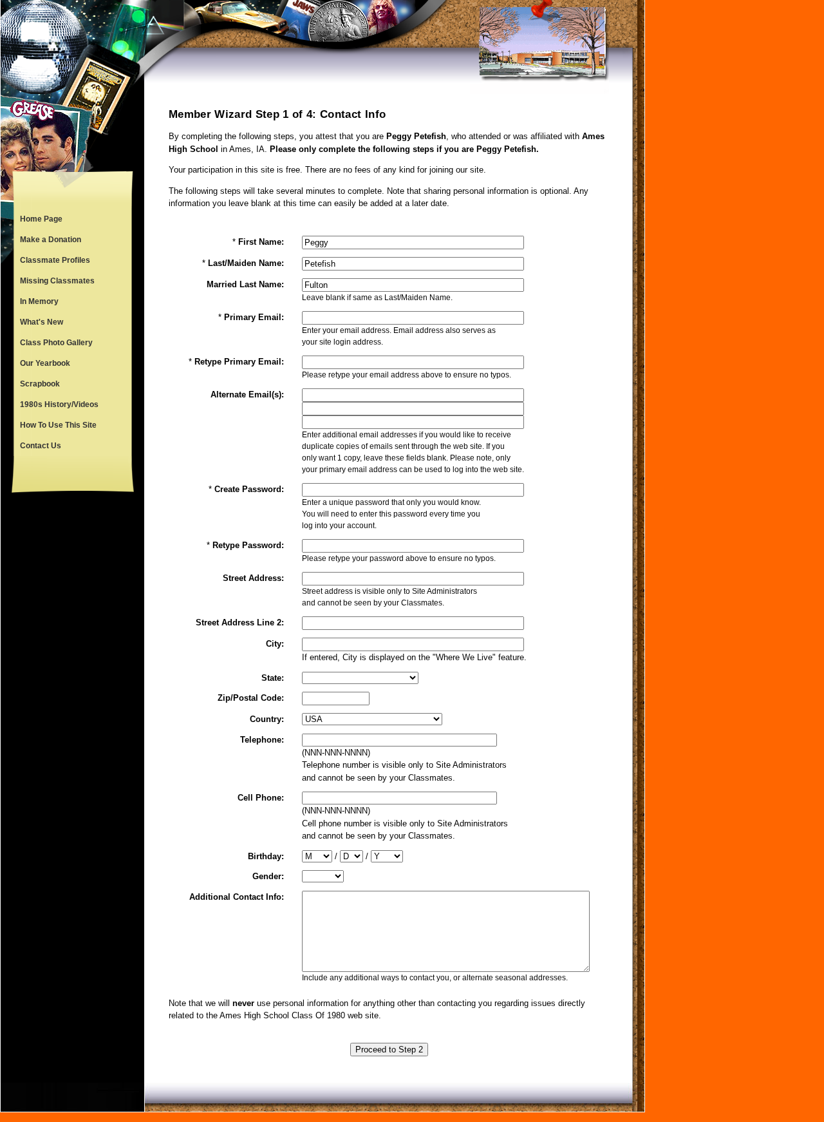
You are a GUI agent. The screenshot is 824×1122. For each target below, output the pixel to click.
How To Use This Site (58, 425)
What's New (41, 322)
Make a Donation (50, 239)
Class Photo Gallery (56, 342)
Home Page (41, 218)
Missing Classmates (57, 280)
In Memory (39, 301)
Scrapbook (40, 383)
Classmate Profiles (55, 260)
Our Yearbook (45, 363)
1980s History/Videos (59, 404)
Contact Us (40, 445)
